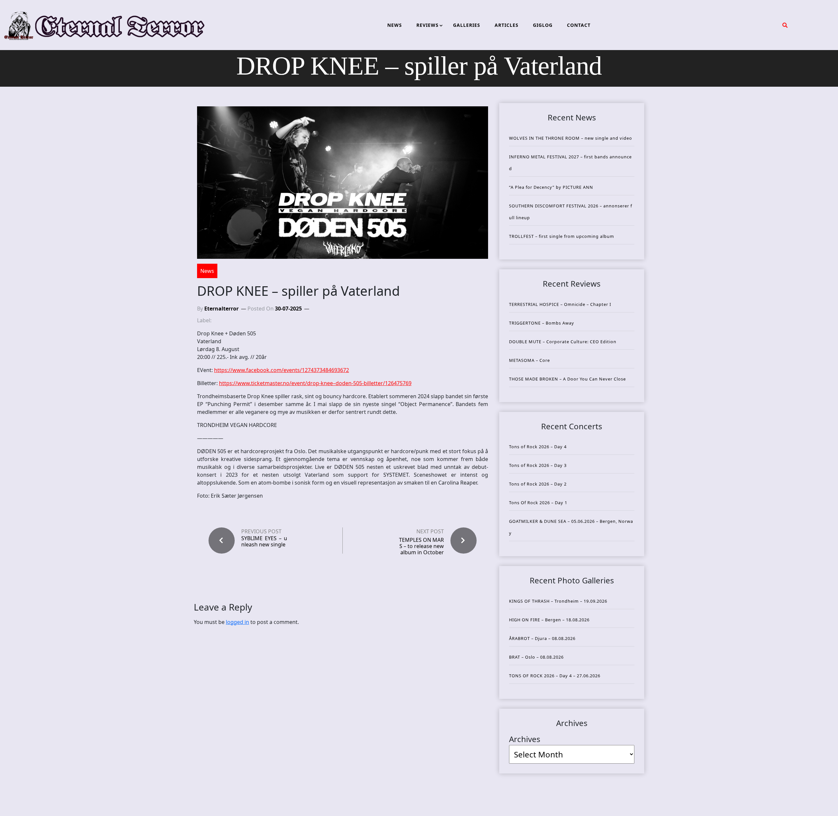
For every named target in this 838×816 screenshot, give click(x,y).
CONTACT (579, 25)
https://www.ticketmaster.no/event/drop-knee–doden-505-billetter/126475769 (315, 383)
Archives (524, 739)
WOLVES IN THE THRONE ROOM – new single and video (570, 138)
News (207, 271)
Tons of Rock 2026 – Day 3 (538, 465)
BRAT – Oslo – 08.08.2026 (536, 657)
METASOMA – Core (529, 360)
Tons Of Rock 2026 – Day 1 (538, 503)
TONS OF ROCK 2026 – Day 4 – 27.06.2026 (554, 676)
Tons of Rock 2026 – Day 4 (538, 447)
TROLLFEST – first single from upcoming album (561, 236)
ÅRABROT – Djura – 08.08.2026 (542, 638)
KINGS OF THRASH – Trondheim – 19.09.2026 (558, 601)
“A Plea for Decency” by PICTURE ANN (551, 187)
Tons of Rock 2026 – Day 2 (538, 484)
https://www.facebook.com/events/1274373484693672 (281, 370)
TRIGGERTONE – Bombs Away (541, 323)
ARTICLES (507, 25)
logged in (237, 622)
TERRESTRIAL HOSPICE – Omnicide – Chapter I (560, 304)
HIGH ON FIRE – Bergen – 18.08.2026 (549, 620)
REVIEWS (427, 25)
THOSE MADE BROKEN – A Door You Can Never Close (567, 379)
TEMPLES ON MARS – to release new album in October (421, 546)
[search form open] (785, 25)
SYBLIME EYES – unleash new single (264, 541)
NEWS (394, 25)
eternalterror (221, 308)
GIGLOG (543, 25)
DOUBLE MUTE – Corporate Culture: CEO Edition (562, 342)
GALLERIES (466, 25)
